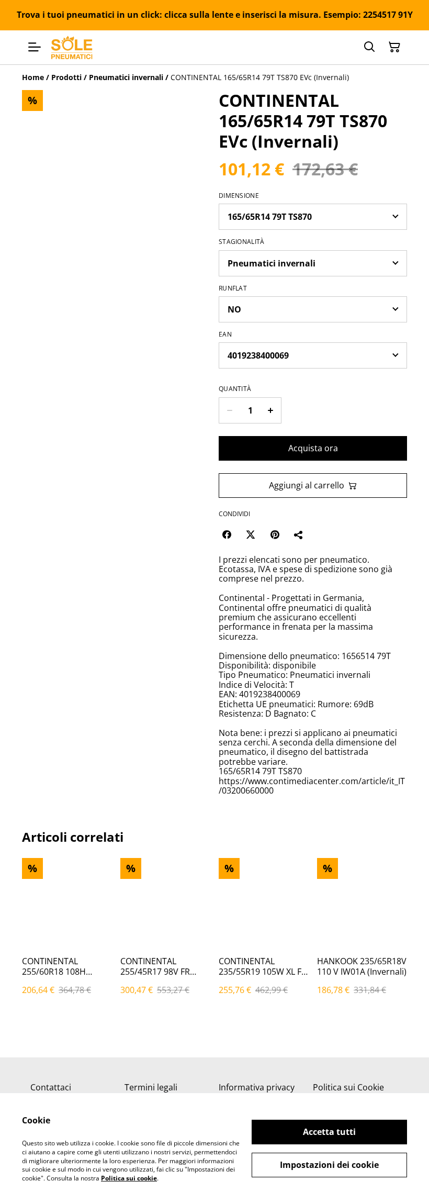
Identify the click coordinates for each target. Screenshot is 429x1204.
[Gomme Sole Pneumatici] (72, 47)
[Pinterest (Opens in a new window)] (275, 534)
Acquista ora (313, 448)
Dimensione (239, 195)
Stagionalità (242, 242)
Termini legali (151, 1087)
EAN (225, 334)
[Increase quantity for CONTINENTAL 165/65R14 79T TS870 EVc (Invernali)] (270, 410)
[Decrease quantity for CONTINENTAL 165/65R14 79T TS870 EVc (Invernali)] (229, 410)
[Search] (369, 47)
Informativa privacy (257, 1087)
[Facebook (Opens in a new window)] (226, 534)
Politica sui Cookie (348, 1087)
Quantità (235, 389)
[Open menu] (34, 47)
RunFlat (233, 288)
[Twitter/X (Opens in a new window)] (250, 534)
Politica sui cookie (129, 1178)
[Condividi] (299, 534)
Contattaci (50, 1087)
